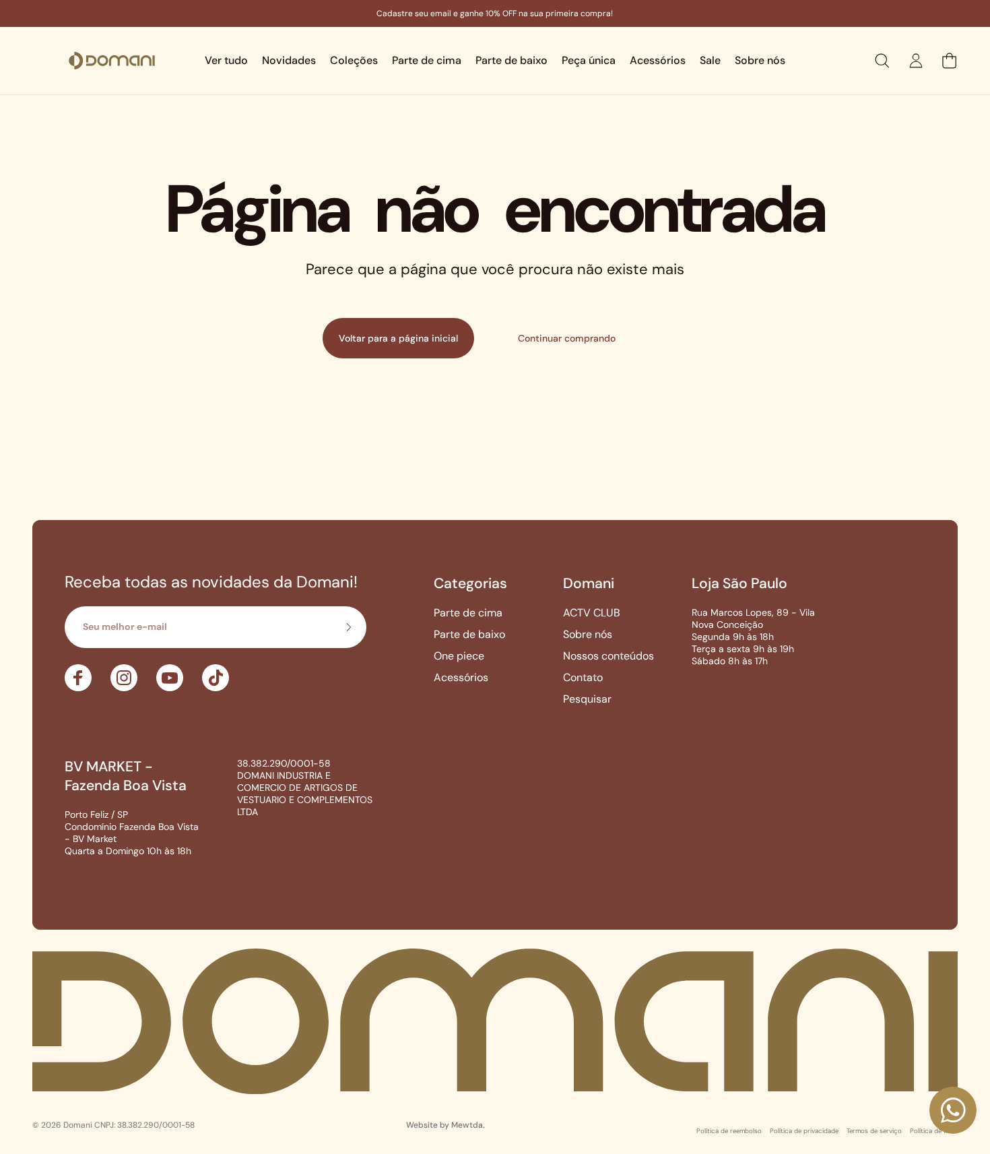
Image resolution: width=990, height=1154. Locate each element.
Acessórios (461, 677)
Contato (583, 677)
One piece (459, 656)
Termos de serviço (874, 1130)
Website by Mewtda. (445, 1125)
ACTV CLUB (591, 613)
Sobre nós (587, 634)
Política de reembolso (729, 1130)
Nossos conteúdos (608, 656)
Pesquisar (587, 699)
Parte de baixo (469, 634)
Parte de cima (468, 613)
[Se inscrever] (348, 627)
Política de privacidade (804, 1130)
